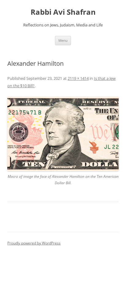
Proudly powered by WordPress (34, 243)
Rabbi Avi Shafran (63, 12)
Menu (63, 40)
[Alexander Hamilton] (63, 134)
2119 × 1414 (78, 78)
